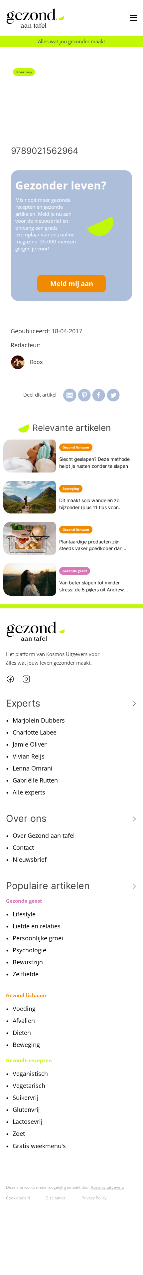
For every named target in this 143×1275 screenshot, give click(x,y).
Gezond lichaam (26, 995)
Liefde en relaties (37, 926)
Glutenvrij (26, 1110)
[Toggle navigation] (133, 18)
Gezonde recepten (29, 1060)
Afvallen (24, 1021)
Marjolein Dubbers (39, 720)
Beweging (26, 1045)
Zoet (19, 1133)
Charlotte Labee (35, 732)
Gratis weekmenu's (39, 1146)
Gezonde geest (24, 900)
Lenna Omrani (33, 768)
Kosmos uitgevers (107, 1187)
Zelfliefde (26, 974)
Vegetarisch (29, 1086)
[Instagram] (26, 678)
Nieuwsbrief (30, 859)
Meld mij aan (71, 283)
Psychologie (29, 950)
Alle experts (29, 792)
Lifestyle (24, 914)
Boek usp (24, 72)
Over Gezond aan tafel (44, 835)
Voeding (24, 1009)
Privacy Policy (93, 1198)
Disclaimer (56, 1198)
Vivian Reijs (29, 756)
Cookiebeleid (18, 1198)
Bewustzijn (28, 962)
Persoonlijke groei (38, 938)
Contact (23, 847)
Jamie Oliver (30, 744)
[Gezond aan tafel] (35, 18)
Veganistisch (30, 1074)
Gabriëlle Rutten (35, 780)
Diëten (22, 1033)
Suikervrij (26, 1098)
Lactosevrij (28, 1121)
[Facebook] (10, 678)
